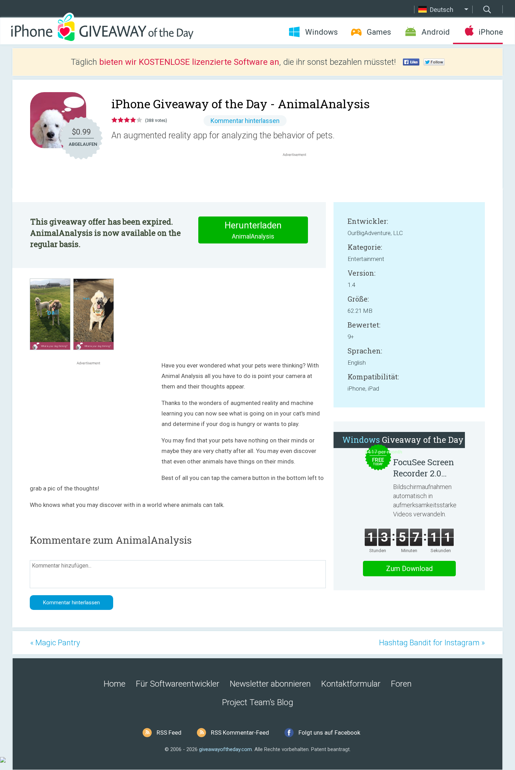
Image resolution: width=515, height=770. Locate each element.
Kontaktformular (350, 684)
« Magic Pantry (55, 642)
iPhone (491, 32)
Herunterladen (253, 230)
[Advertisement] (298, 174)
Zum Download (409, 568)
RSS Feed (169, 732)
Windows (321, 32)
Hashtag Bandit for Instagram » (432, 642)
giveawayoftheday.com (225, 749)
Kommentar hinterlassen (245, 120)
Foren (401, 684)
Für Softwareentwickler (177, 684)
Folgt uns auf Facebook (329, 732)
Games (379, 32)
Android (435, 32)
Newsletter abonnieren (270, 684)
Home (114, 684)
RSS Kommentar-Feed (240, 732)
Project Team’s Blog (257, 702)
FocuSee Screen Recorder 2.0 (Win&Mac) (423, 467)
